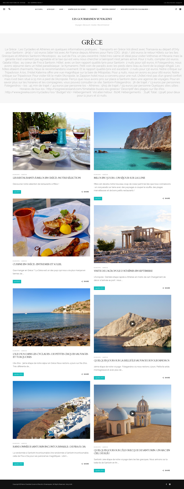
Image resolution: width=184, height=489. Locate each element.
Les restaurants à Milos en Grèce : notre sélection (47, 178)
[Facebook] (176, 9)
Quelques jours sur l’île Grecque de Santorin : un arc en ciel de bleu (132, 452)
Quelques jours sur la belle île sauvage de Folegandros (131, 360)
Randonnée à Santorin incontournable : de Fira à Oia (49, 446)
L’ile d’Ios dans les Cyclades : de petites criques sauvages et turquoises (50, 355)
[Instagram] (180, 9)
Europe (16, 174)
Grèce (24, 174)
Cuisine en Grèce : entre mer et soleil (37, 264)
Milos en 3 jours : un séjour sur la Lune (119, 178)
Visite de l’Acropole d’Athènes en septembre (123, 271)
